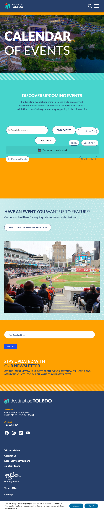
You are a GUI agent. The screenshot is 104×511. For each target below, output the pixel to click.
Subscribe (11, 346)
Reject (91, 506)
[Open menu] (96, 6)
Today (74, 142)
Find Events (64, 130)
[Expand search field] (90, 6)
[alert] (52, 150)
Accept (76, 506)
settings (13, 508)
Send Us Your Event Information (28, 227)
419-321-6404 (11, 424)
